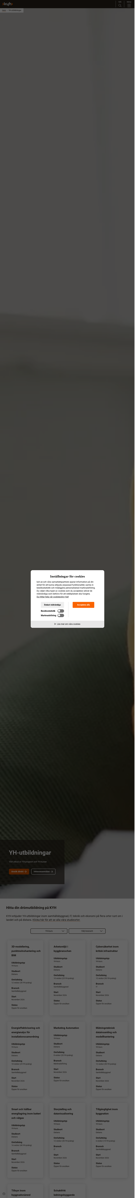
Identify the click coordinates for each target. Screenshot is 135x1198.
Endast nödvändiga (52, 605)
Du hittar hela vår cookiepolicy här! (53, 597)
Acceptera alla (83, 605)
